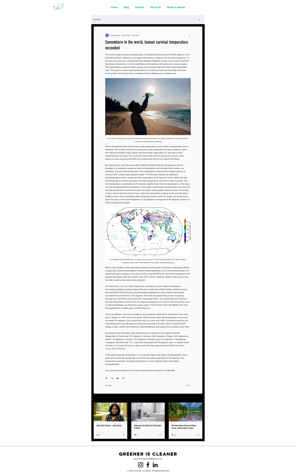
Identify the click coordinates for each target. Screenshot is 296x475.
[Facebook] (147, 464)
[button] (199, 19)
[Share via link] (123, 378)
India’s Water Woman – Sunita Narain (109, 425)
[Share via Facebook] (106, 378)
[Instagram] (140, 464)
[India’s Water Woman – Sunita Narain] (110, 412)
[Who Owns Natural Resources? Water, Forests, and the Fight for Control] (185, 412)
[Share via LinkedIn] (118, 378)
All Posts (97, 19)
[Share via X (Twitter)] (112, 378)
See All (199, 398)
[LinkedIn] (155, 464)
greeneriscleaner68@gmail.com (148, 458)
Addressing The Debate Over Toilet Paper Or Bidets (147, 426)
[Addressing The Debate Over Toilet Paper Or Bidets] (148, 412)
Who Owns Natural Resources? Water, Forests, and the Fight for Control (184, 426)
